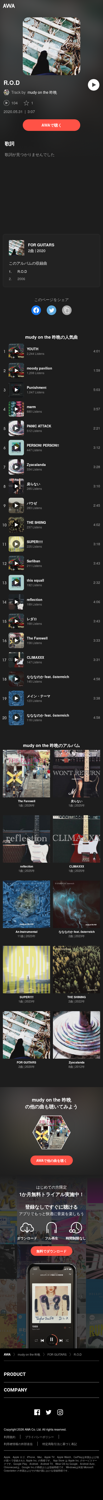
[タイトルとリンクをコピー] (67, 310)
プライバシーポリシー (39, 1437)
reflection (26, 866)
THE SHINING (76, 997)
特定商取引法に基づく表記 (59, 1444)
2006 (21, 278)
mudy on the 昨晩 (42, 92)
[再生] (93, 85)
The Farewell (26, 801)
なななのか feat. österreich (77, 931)
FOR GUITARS (41, 245)
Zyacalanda (77, 1062)
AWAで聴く (51, 125)
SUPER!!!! (27, 997)
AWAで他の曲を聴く (51, 1160)
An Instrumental (26, 931)
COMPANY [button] (15, 1390)
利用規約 (9, 1437)
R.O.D (78, 1354)
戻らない (76, 801)
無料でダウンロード (51, 1251)
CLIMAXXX (76, 866)
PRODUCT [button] (15, 1374)
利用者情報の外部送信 (18, 1444)
